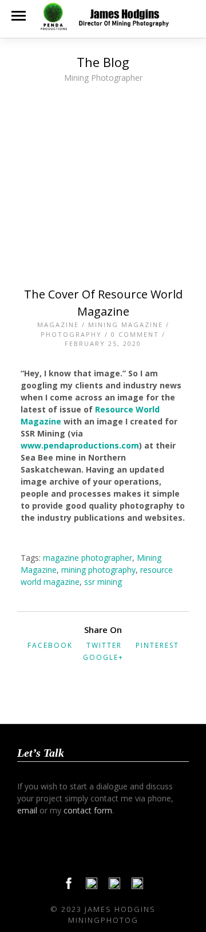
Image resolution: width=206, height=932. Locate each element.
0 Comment (135, 334)
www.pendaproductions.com (80, 445)
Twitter (104, 645)
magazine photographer (87, 557)
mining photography (98, 569)
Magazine (58, 324)
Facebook (50, 645)
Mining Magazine (125, 324)
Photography (71, 334)
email (27, 810)
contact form (88, 810)
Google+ (103, 657)
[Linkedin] (114, 886)
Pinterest (157, 645)
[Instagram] (137, 886)
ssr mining (103, 581)
